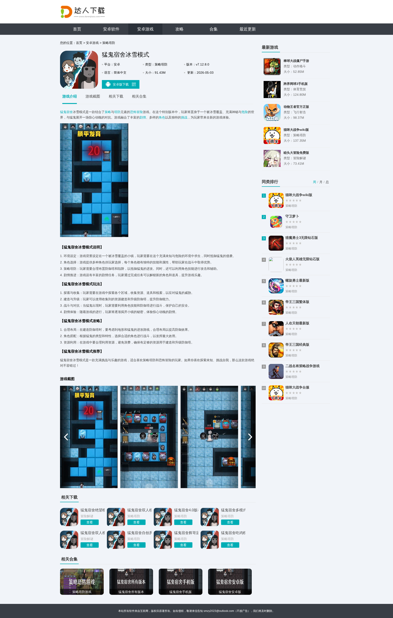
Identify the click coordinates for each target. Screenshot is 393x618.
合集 (213, 29)
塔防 (117, 112)
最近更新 (247, 29)
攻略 (179, 29)
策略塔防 (108, 43)
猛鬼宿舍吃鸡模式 (233, 533)
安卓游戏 (145, 29)
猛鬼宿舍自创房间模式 (139, 533)
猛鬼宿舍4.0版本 (186, 510)
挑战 (184, 117)
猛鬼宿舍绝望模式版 (93, 510)
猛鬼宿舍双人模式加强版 (93, 533)
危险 (245, 112)
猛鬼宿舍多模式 (233, 510)
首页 (77, 29)
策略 (108, 112)
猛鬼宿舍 (66, 112)
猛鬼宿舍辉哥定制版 (186, 533)
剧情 (143, 117)
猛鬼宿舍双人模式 (139, 510)
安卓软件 (111, 29)
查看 (89, 522)
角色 (162, 117)
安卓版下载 (121, 84)
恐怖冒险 (136, 112)
